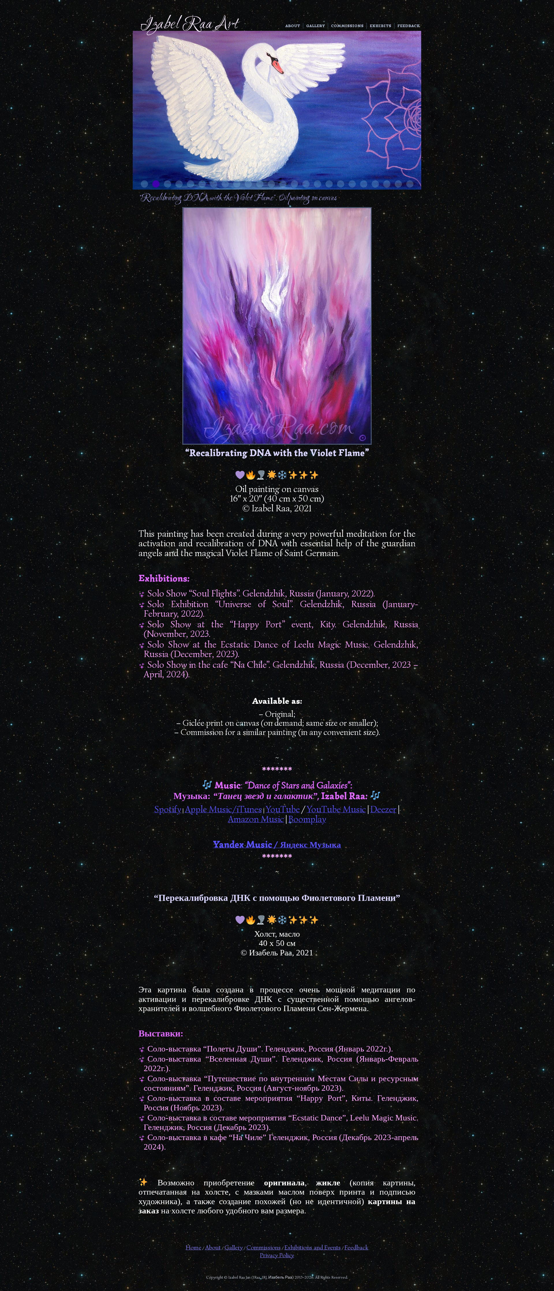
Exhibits (380, 25)
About (292, 25)
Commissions (347, 25)
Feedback (408, 25)
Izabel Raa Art (189, 24)
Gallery (315, 25)
